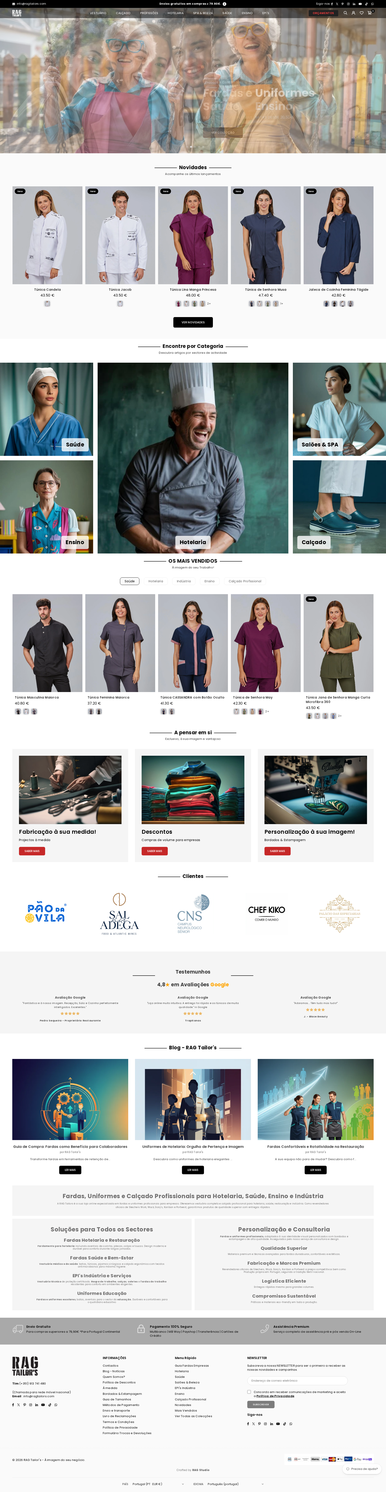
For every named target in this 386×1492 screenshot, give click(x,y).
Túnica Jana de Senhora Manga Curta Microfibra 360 (199, 292)
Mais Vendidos (186, 1410)
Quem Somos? (114, 1377)
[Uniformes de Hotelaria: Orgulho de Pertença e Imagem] (193, 1099)
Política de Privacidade (120, 1427)
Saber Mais (32, 851)
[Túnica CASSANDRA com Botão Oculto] (193, 643)
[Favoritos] (362, 13)
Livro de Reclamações (119, 1416)
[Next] (377, 81)
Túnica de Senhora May (252, 697)
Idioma (198, 1484)
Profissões (149, 13)
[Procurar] (346, 13)
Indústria (184, 581)
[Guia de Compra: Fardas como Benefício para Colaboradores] (70, 1099)
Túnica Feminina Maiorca (108, 697)
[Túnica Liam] (271, 235)
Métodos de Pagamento (121, 1405)
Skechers (258, 1269)
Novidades (183, 1405)
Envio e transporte (116, 1410)
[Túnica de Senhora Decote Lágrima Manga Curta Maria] (126, 235)
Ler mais (70, 1170)
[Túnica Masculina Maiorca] (47, 643)
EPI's (265, 13)
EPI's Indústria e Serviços (102, 1276)
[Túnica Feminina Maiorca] (120, 643)
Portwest (299, 1269)
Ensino (247, 13)
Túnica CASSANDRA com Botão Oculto (192, 697)
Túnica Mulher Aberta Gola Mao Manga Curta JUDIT (53, 292)
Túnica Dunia (344, 290)
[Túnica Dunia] (344, 235)
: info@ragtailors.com (37, 1396)
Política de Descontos (119, 1382)
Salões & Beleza (187, 1382)
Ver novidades (193, 322)
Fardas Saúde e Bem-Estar (102, 1258)
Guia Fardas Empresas (192, 1366)
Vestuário (98, 13)
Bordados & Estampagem (122, 1394)
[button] (370, 13)
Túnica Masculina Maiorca (37, 697)
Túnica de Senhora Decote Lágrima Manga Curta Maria (125, 292)
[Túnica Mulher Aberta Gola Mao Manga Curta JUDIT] (53, 235)
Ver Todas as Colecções (193, 1416)
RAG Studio (201, 1470)
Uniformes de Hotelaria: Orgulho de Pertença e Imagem (193, 1146)
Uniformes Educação (102, 1293)
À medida (110, 1388)
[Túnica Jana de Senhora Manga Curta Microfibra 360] (199, 235)
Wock (269, 1269)
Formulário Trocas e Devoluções (127, 1433)
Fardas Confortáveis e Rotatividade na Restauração (315, 1146)
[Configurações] (354, 13)
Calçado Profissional (245, 581)
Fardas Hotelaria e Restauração (102, 1240)
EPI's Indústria (185, 1388)
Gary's (277, 1269)
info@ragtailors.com (31, 4)
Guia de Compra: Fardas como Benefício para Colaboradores (70, 1146)
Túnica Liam (271, 290)
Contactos (110, 1366)
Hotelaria (175, 13)
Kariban (287, 1269)
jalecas (118, 1246)
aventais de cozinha (100, 1246)
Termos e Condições (118, 1422)
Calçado (123, 13)
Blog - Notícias (114, 1371)
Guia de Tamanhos (117, 1399)
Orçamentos (323, 13)
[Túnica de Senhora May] (266, 643)
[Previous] (8, 81)
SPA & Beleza (203, 13)
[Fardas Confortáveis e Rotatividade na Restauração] (316, 1099)
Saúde (227, 13)
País (125, 1484)
